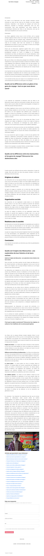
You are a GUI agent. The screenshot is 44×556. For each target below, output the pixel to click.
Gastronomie (37, 1)
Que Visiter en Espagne (13, 1)
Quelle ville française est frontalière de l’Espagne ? (16, 479)
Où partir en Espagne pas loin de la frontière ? (15, 481)
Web (5, 523)
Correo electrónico (9, 518)
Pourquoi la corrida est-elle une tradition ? (14, 475)
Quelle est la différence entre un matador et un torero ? (17, 454)
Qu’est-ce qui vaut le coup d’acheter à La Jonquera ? (16, 456)
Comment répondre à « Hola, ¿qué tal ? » (14, 467)
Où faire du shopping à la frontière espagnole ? (15, 469)
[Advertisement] (22, 10)
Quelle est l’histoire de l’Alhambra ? (13, 493)
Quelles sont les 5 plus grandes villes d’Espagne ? (16, 487)
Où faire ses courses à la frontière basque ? (15, 491)
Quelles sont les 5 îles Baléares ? (13, 463)
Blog (30, 0)
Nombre (6, 513)
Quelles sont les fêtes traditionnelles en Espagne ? (16, 465)
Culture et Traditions (35, 0)
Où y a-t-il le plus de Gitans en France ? (14, 485)
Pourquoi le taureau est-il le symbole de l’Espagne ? (16, 477)
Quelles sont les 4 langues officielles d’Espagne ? (16, 471)
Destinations (34, 3)
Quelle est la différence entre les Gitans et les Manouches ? (18, 473)
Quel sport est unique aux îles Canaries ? (14, 483)
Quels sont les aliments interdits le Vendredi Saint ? (16, 489)
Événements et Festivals (30, 1)
